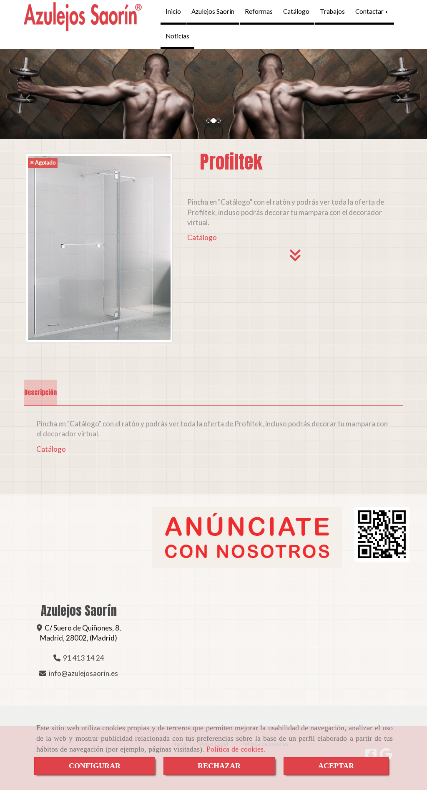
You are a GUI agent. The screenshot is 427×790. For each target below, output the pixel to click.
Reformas (259, 11)
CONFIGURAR (95, 766)
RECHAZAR (219, 766)
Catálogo (296, 11)
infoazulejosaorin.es (83, 673)
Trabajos (332, 11)
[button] (32, 94)
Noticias (177, 36)
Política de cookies (235, 749)
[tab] (40, 393)
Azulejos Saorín (212, 11)
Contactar (370, 11)
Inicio (173, 11)
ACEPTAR (336, 766)
